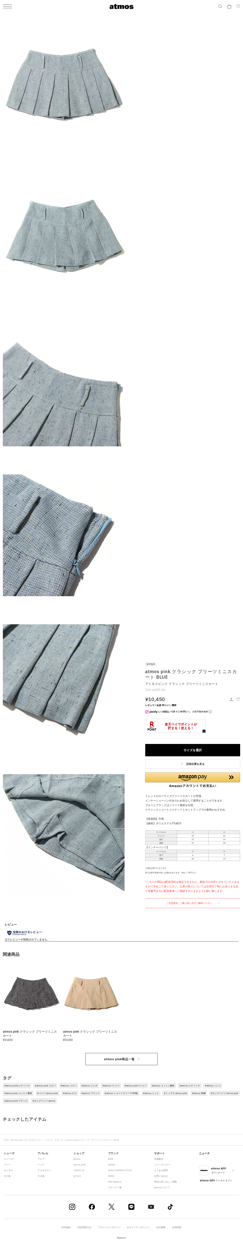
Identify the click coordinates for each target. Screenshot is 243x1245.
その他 (7, 1176)
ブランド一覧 (115, 1187)
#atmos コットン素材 (163, 1085)
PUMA (111, 1176)
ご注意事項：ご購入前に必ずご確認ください (189, 903)
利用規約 (66, 1227)
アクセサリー (44, 1170)
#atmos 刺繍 (199, 1093)
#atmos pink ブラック (16, 1100)
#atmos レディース (189, 1085)
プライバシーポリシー (109, 1227)
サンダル (8, 1170)
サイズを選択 (193, 750)
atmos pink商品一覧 (119, 1059)
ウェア (48, 1139)
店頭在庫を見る (195, 764)
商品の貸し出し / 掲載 (165, 1181)
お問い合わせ (161, 1176)
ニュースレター (162, 1164)
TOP (6, 1139)
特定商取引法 (84, 1227)
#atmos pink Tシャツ (136, 1085)
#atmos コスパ (69, 1085)
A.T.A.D (77, 1176)
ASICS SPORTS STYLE (120, 1170)
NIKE (110, 1158)
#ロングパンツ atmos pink (224, 1093)
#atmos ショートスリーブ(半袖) (121, 1093)
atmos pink (79, 1164)
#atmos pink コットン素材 (18, 1093)
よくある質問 (161, 1170)
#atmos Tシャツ (111, 1085)
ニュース (204, 1153)
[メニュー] (7, 6)
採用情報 (176, 1227)
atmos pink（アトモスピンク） (27, 1139)
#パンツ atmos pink (47, 1093)
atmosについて (162, 1187)
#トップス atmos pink (175, 1093)
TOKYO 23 (79, 1170)
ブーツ (7, 1164)
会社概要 (160, 1227)
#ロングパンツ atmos (43, 1100)
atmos (77, 1158)
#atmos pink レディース (17, 1085)
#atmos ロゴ (70, 1093)
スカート (59, 1139)
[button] (192, 780)
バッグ (41, 1164)
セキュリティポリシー (138, 1227)
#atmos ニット (151, 1093)
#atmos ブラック (90, 1093)
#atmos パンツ (213, 1085)
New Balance (114, 1181)
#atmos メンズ (89, 1085)
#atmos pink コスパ (45, 1085)
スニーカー (9, 1158)
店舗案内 (158, 1158)
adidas (111, 1164)
